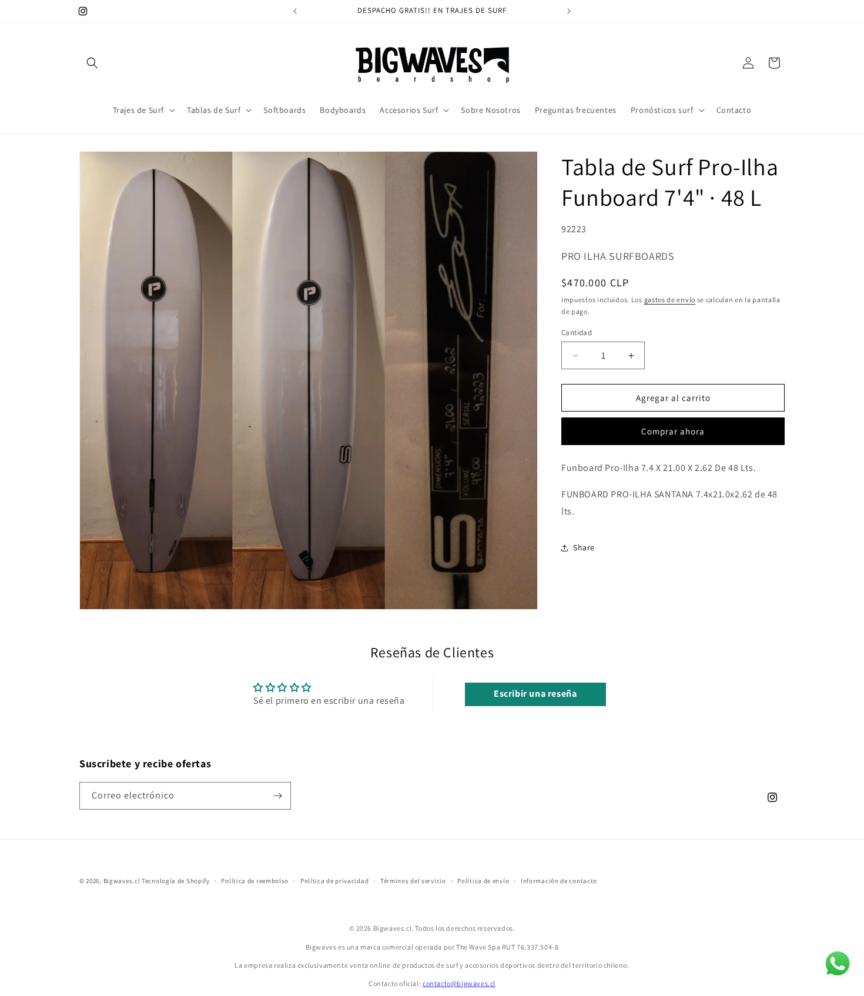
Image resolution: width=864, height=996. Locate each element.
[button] (92, 63)
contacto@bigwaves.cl (459, 983)
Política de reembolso (255, 881)
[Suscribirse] (277, 796)
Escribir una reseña (535, 694)
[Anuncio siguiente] (569, 11)
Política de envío (483, 881)
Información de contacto (559, 881)
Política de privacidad (334, 881)
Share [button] (584, 547)
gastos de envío (670, 299)
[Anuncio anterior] (295, 11)
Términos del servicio (413, 881)
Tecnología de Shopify (176, 881)
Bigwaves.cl (121, 881)
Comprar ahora (673, 431)
